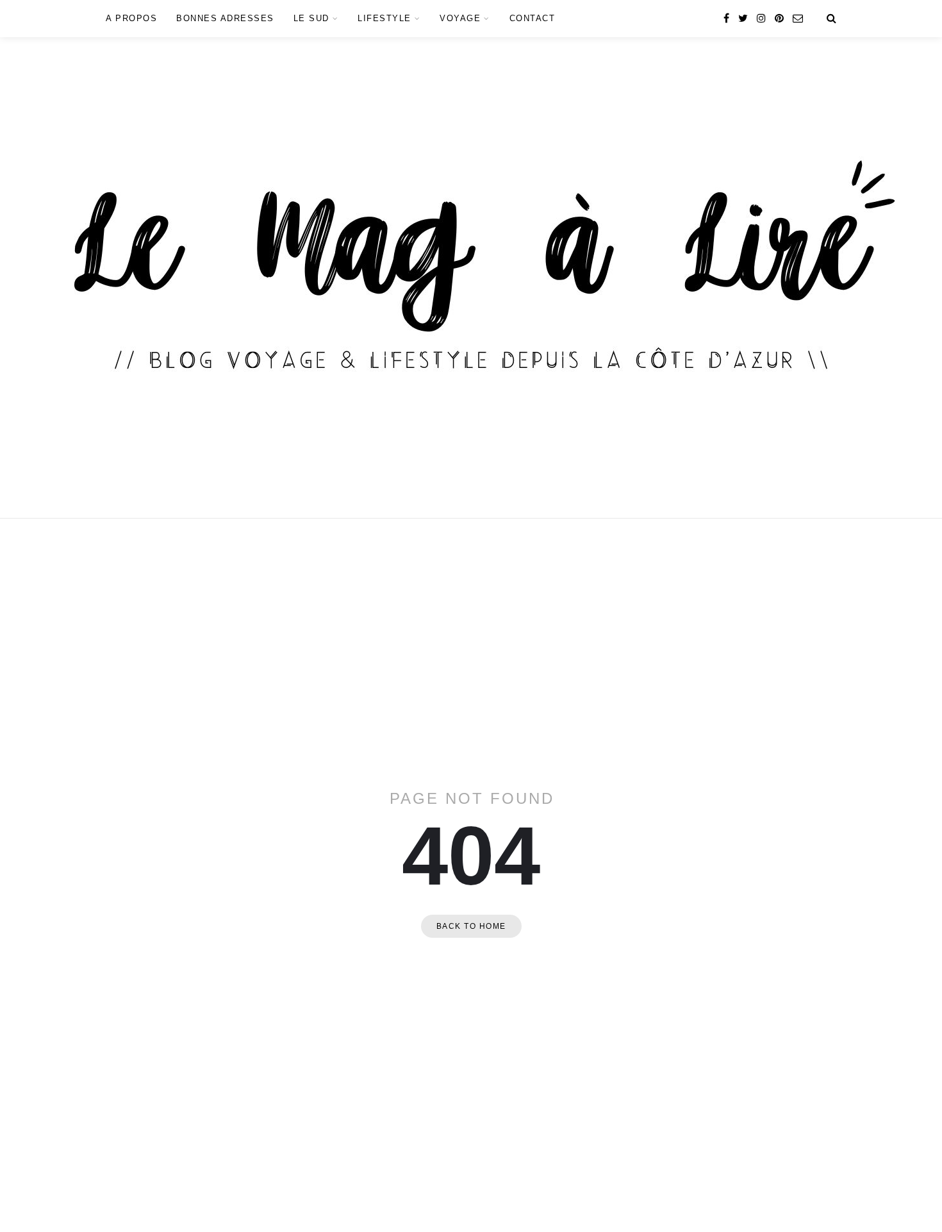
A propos (131, 18)
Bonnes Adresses (225, 18)
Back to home (471, 926)
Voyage (460, 18)
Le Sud (311, 18)
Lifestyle (384, 18)
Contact (532, 18)
